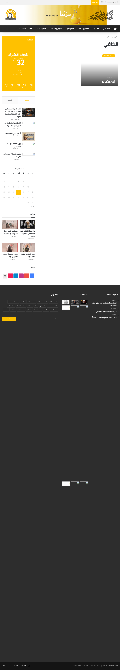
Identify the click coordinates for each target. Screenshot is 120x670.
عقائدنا (30, 306)
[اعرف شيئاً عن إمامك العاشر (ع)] (27, 247)
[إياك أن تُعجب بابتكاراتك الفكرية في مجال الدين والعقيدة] (66, 307)
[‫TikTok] (10, 275)
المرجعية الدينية (52, 306)
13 (13, 187)
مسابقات (21, 310)
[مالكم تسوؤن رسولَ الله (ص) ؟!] (28, 157)
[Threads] (7, 2)
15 (4, 187)
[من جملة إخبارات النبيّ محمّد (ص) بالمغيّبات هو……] (27, 224)
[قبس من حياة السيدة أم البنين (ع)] (10, 247)
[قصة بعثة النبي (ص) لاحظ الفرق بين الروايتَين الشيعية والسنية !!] (75, 393)
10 (28, 187)
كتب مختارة (37, 310)
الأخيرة (10, 100)
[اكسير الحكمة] (60, 15)
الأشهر (26, 100)
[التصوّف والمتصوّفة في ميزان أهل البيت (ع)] (28, 126)
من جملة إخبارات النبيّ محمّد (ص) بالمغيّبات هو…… (27, 234)
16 (33, 192)
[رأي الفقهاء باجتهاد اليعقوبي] (28, 147)
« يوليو (33, 206)
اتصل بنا (16, 665)
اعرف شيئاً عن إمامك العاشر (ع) (28, 255)
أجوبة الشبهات (42, 302)
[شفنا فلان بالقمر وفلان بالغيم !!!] (84, 393)
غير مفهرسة (21, 306)
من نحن (9, 665)
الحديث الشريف (13, 302)
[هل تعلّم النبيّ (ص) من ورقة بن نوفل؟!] (10, 224)
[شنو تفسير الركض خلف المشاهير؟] (75, 302)
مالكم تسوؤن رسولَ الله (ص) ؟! (12, 155)
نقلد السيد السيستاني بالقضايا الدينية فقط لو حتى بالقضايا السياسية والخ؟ (13, 112)
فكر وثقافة (83, 29)
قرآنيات (46, 310)
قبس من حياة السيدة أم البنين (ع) (10, 255)
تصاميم (42, 306)
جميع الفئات (55, 29)
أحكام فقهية (31, 302)
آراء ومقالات (53, 302)
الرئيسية (114, 37)
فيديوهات (40, 29)
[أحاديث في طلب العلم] (28, 136)
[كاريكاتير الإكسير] (66, 302)
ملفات (13, 310)
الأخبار (105, 29)
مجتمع (69, 29)
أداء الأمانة (108, 81)
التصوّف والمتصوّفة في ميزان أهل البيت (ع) (12, 124)
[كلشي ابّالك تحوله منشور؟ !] (84, 569)
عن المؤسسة (24, 29)
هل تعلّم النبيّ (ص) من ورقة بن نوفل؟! (11, 232)
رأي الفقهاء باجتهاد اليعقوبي (14, 145)
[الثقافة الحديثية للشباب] (84, 302)
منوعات (6, 310)
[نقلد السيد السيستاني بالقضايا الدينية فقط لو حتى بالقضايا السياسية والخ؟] (28, 112)
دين (95, 29)
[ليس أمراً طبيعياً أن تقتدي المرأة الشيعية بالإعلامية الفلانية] (66, 483)
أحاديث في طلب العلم (13, 133)
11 (23, 187)
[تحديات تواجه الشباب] (75, 569)
